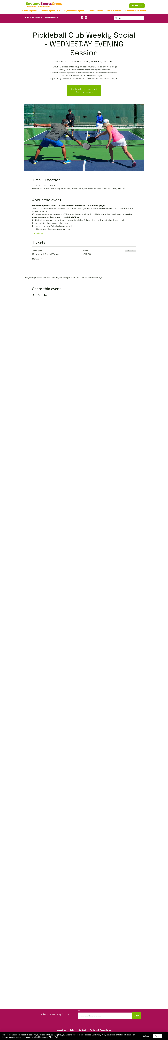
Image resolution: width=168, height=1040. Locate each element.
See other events (84, 92)
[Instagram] (86, 17)
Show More (37, 233)
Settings (146, 1036)
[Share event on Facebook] (33, 295)
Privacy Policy (54, 1037)
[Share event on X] (39, 295)
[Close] (165, 1036)
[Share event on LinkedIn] (45, 295)
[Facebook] (82, 17)
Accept (157, 1036)
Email (80, 1010)
